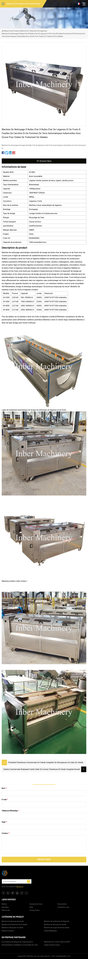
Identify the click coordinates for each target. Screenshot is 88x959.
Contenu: (5, 833)
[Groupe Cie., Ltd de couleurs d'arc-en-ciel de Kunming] (13, 873)
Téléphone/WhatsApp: (10, 811)
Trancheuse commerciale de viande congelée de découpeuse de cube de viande (50, 762)
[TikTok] (26, 893)
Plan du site (6, 910)
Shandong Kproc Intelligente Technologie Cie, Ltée (20, 945)
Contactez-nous (63, 907)
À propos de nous (36, 904)
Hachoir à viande (8, 931)
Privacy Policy (35, 910)
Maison (6, 31)
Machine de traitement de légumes (33, 31)
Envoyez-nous (45, 161)
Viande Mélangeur (50, 931)
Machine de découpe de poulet (13, 921)
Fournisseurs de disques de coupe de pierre (17, 942)
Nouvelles (5, 907)
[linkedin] (8, 893)
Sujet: (4, 822)
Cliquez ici (19, 886)
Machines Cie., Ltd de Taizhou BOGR (57, 942)
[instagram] (21, 893)
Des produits (14, 31)
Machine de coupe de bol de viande (56, 927)
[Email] (28, 881)
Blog (31, 907)
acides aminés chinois (52, 945)
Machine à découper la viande (12, 927)
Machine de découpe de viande (55, 924)
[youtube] (17, 893)
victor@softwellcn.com (63, 956)
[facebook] (3, 893)
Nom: (4, 788)
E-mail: (5, 799)
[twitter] (12, 893)
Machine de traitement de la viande (14, 924)
